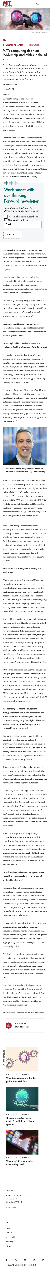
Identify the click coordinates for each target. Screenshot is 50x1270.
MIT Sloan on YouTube (24, 1261)
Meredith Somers (12, 84)
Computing (33, 45)
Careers (9, 1232)
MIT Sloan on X (16, 1260)
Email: (8, 224)
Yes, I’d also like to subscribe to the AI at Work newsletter (21, 218)
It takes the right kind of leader (17, 390)
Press (8, 1228)
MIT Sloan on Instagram (34, 1260)
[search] (37, 4)
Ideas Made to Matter (13, 45)
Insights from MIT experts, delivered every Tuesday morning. (21, 209)
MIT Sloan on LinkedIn (43, 1260)
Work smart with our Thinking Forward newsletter (21, 195)
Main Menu (46, 4)
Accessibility (11, 1237)
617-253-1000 (11, 1207)
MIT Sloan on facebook (7, 1260)
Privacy (9, 1246)
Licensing (9, 1241)
